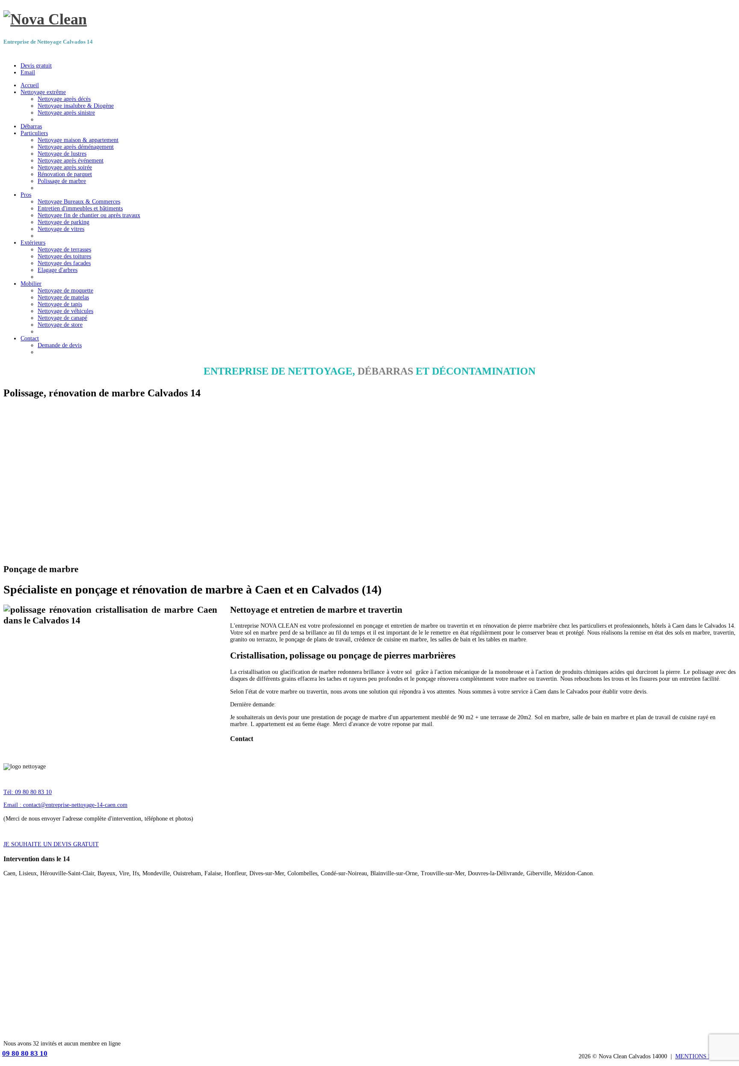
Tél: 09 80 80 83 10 (27, 792)
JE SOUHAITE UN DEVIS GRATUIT (51, 844)
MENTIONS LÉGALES (705, 1056)
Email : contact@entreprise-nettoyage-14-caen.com (65, 805)
